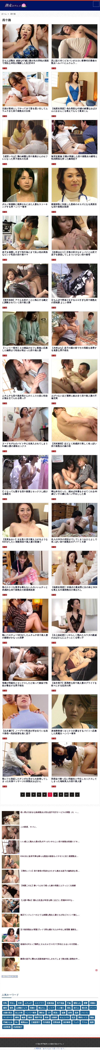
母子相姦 (60, 1003)
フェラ (76, 1022)
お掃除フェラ (21, 1008)
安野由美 (56, 1022)
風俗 (30, 1017)
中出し (12, 1003)
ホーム (4, 14)
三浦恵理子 (35, 1022)
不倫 (69, 1003)
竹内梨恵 (46, 1022)
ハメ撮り (60, 1008)
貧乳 (11, 1008)
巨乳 (5, 1003)
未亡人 (76, 1008)
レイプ (51, 1008)
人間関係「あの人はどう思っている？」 (50, 1048)
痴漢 (92, 1022)
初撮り (33, 1008)
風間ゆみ (24, 1022)
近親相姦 (50, 1003)
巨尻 (20, 1003)
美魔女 (93, 1003)
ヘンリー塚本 (30, 1013)
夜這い (56, 1013)
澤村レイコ (82, 1017)
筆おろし (42, 1008)
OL (16, 1022)
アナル (84, 1022)
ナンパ (93, 1008)
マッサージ (7, 1017)
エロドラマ (39, 1003)
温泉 (76, 1013)
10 (66, 795)
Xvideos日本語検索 (10, 976)
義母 (5, 1008)
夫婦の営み (7, 1013)
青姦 (92, 1017)
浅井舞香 (66, 1022)
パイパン (85, 1013)
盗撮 (63, 1013)
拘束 (47, 1017)
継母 (17, 1017)
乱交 (73, 1017)
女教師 (54, 1017)
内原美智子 (18, 1027)
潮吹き (42, 1013)
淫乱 (69, 1008)
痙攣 (85, 1003)
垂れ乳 (84, 1008)
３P (49, 1013)
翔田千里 (38, 1017)
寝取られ (77, 1003)
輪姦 (23, 1017)
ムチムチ (28, 1003)
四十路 (13, 14)
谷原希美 (7, 1027)
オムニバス (64, 1017)
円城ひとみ (7, 1022)
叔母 (70, 1013)
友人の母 (19, 1013)
